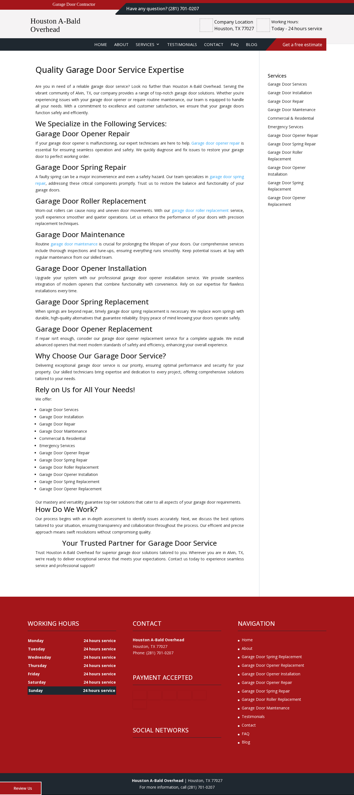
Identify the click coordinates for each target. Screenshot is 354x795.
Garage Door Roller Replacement (271, 699)
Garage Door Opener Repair (267, 682)
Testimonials (182, 44)
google (147, 747)
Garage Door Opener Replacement (273, 665)
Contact (213, 44)
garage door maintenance (74, 244)
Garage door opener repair (215, 143)
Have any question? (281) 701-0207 (162, 9)
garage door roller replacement (200, 210)
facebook (137, 747)
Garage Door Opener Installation (271, 673)
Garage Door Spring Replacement (272, 656)
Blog (251, 44)
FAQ (235, 44)
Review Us (23, 788)
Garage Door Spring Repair (266, 691)
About (121, 44)
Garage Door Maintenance (266, 708)
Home (100, 44)
